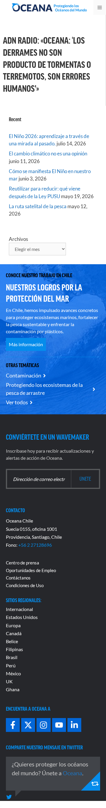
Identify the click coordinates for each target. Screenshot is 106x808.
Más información (26, 344)
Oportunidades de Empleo (31, 570)
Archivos (18, 239)
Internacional (19, 609)
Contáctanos (18, 577)
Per (9, 665)
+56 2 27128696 (35, 545)
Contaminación (23, 375)
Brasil (11, 657)
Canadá (13, 633)
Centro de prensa (22, 562)
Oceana (72, 772)
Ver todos (17, 402)
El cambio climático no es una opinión (48, 153)
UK (9, 681)
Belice (12, 641)
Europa (13, 625)
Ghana (12, 689)
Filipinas (14, 649)
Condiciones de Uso (25, 585)
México (13, 673)
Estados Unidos (22, 617)
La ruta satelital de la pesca (38, 206)
